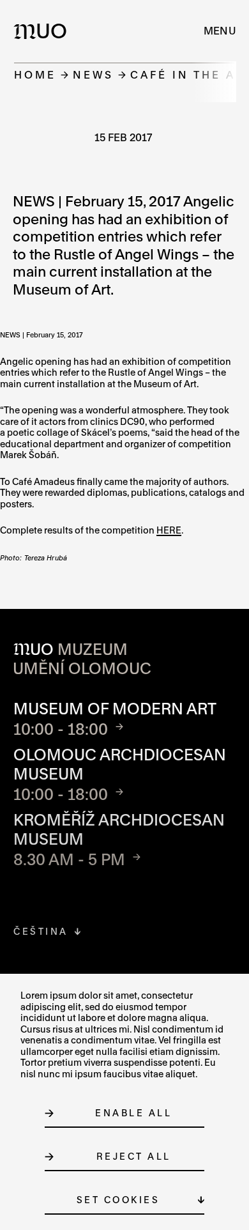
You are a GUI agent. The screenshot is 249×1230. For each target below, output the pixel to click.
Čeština (40, 931)
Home (35, 74)
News (93, 74)
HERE (168, 530)
